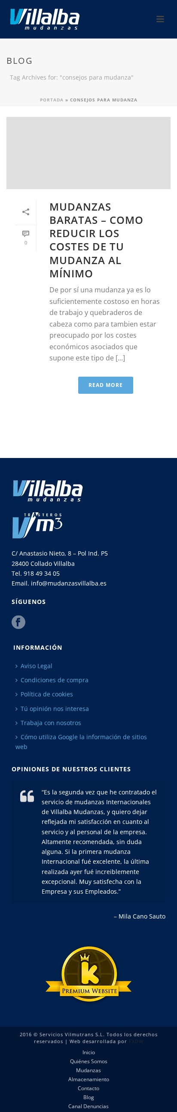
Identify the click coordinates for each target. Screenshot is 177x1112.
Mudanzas (88, 1070)
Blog (88, 1097)
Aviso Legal (36, 666)
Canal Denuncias (88, 1106)
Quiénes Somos (88, 1061)
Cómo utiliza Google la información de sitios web (81, 742)
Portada (52, 100)
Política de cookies (47, 694)
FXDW (136, 1041)
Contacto (88, 1088)
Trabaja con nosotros (51, 723)
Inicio (88, 1052)
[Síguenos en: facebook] (18, 622)
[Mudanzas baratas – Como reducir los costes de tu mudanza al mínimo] (88, 153)
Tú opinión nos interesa (55, 709)
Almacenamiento (88, 1079)
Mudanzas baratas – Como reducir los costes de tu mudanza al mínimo (96, 239)
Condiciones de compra (54, 680)
